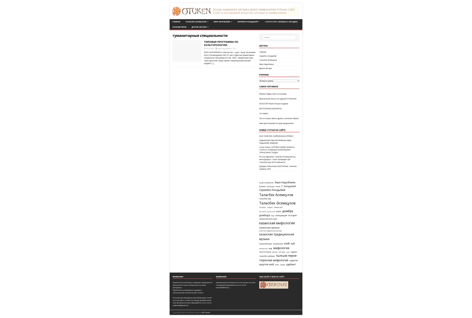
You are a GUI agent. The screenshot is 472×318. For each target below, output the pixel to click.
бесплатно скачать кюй (267, 211)
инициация (281, 215)
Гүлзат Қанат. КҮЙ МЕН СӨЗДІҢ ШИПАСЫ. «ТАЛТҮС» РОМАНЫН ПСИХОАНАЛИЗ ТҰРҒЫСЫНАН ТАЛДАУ (277, 150)
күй (293, 243)
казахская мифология (277, 223)
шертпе (293, 260)
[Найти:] (279, 37)
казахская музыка (269, 227)
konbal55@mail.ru (222, 287)
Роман (277, 186)
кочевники (278, 243)
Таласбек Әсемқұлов (195, 22)
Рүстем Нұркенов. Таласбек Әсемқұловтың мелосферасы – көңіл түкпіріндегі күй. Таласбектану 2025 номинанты (277, 159)
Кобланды (270, 186)
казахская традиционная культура (270, 231)
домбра (287, 211)
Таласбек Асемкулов (276, 194)
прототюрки (265, 252)
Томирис (270, 207)
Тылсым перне (179, 27)
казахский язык (265, 244)
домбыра (264, 215)
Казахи (262, 186)
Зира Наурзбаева (222, 22)
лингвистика (263, 248)
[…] (213, 63)
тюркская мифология (273, 260)
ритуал (274, 252)
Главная (176, 22)
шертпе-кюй (266, 264)
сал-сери (282, 252)
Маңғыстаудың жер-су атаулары (273, 94)
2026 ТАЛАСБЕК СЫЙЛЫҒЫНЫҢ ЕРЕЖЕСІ (276, 136)
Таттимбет (264, 113)
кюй (287, 243)
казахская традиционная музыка (276, 236)
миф (270, 248)
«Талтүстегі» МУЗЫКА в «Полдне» (281, 22)
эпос (277, 264)
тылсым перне (286, 256)
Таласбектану (265, 199)
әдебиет (291, 264)
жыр (272, 216)
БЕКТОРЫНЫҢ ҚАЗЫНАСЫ (270, 108)
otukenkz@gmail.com (181, 305)
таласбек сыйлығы (267, 256)
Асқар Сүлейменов (266, 183)
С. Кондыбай (288, 186)
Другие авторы (199, 27)
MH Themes (206, 312)
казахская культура (268, 219)
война (278, 211)
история (292, 215)
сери (288, 252)
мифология (281, 248)
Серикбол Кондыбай (247, 22)
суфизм (294, 252)
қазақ (282, 264)
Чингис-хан (278, 207)
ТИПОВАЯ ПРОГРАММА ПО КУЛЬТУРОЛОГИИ (221, 43)
